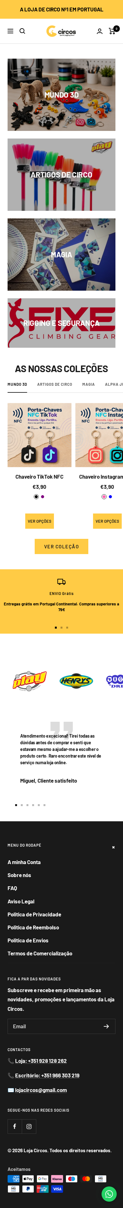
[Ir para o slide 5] (39, 805)
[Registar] (106, 1026)
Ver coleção (61, 546)
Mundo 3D (17, 384)
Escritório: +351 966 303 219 (47, 1075)
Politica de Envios (28, 940)
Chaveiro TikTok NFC (39, 476)
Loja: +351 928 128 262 (41, 1060)
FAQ (12, 888)
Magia (88, 384)
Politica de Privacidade (34, 914)
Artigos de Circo (54, 384)
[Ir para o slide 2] (61, 628)
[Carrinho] (112, 31)
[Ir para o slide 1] (56, 628)
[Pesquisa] (22, 31)
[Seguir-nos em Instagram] (29, 1126)
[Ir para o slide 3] (67, 628)
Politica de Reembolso (33, 927)
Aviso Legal (21, 901)
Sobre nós (19, 875)
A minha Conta (24, 862)
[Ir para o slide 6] (44, 805)
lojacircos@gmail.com (41, 1090)
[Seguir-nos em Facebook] (15, 1126)
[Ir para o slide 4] (33, 805)
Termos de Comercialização (40, 953)
